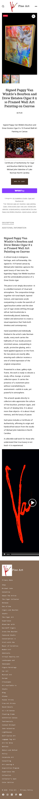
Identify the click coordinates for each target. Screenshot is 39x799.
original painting (14, 209)
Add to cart (19, 181)
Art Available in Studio (20, 198)
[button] (33, 16)
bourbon (23, 204)
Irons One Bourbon (9, 631)
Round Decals (7, 707)
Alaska (4, 696)
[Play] (5, 554)
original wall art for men (28, 209)
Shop (4, 585)
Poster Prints (8, 700)
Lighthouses (7, 732)
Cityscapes (6, 682)
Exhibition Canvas (9, 718)
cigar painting (31, 204)
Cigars (5, 206)
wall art (34, 212)
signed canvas (26, 212)
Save (6, 15)
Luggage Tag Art (9, 739)
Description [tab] (8, 222)
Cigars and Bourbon (10, 610)
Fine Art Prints (9, 703)
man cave (23, 206)
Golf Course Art (9, 736)
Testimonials (7, 721)
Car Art (5, 671)
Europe (4, 678)
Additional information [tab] (14, 228)
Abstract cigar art (13, 204)
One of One (6, 606)
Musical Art (7, 675)
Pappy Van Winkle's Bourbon (11, 212)
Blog (4, 692)
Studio (4, 613)
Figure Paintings (9, 667)
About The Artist (9, 596)
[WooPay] (19, 190)
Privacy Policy (26, 790)
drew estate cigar (14, 206)
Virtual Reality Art (10, 657)
